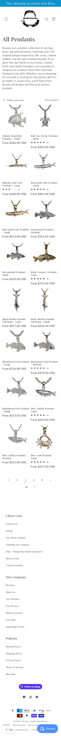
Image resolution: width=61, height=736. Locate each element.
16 (26, 487)
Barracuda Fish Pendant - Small (15, 231)
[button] (6, 19)
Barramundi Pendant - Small (14, 273)
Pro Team (11, 619)
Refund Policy (13, 646)
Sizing (9, 530)
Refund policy (19, 725)
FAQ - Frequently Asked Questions (24, 551)
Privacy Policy (13, 660)
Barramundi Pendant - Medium (43, 231)
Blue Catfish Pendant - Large (43, 410)
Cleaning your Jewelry (17, 544)
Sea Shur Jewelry (29, 721)
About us (10, 592)
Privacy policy (34, 725)
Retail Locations (14, 613)
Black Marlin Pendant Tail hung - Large (14, 320)
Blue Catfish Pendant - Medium (14, 457)
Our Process (12, 606)
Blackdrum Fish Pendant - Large (15, 363)
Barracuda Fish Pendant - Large (44, 184)
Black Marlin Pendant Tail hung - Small (42, 320)
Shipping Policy (14, 653)
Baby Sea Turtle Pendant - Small (44, 137)
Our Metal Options (16, 537)
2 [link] (25, 480)
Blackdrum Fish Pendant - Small (15, 410)
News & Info (12, 558)
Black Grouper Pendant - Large (44, 273)
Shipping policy (21, 730)
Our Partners (12, 599)
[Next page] (34, 486)
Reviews (10, 585)
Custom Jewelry (14, 565)
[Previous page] (8, 480)
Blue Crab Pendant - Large (42, 457)
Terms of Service (15, 667)
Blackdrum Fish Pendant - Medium (44, 363)
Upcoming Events (15, 626)
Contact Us (12, 524)
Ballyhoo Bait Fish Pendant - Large (12, 184)
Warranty (11, 674)
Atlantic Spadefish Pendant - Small (12, 137)
